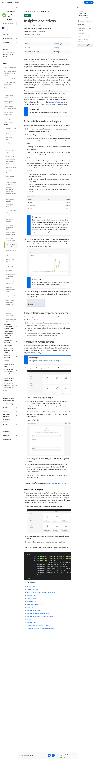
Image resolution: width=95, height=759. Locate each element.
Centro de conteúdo (7, 356)
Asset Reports (41, 31)
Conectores (6, 431)
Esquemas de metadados (34, 604)
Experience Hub (7, 46)
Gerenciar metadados (33, 610)
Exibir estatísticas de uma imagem (84, 29)
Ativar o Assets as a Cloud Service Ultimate (10, 107)
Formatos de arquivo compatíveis (9, 83)
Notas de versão (7, 38)
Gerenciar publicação (11, 167)
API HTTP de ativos (32, 589)
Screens (5, 411)
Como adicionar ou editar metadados (10, 233)
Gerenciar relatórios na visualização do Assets (40, 616)
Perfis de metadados (11, 250)
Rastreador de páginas (85, 45)
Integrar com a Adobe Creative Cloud (9, 227)
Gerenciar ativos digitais (8, 123)
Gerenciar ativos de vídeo (10, 260)
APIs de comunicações (9, 404)
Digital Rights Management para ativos (10, 289)
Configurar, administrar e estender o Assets (9, 326)
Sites (4, 60)
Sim (82, 17)
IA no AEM (5, 407)
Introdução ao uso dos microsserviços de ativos (10, 145)
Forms (5, 391)
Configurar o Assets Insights (56, 102)
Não (87, 17)
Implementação (7, 428)
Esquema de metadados (9, 255)
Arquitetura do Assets (9, 79)
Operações (6, 435)
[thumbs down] (53, 755)
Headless (5, 424)
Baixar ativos (30, 607)
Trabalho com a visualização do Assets (8, 350)
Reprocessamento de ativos (11, 133)
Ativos (5, 63)
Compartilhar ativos (11, 128)
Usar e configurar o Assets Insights (11, 245)
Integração (6, 49)
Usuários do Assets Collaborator (9, 119)
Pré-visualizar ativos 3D (11, 172)
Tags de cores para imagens (10, 309)
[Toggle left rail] (17, 7)
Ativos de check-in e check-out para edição (11, 276)
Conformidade (7, 439)
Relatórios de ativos (32, 601)
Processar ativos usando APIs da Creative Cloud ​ (10, 302)
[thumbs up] (49, 755)
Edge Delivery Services (6, 420)
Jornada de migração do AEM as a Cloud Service (9, 54)
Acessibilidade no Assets (8, 96)
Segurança (6, 42)
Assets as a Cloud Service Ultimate (8, 102)
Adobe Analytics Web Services (57, 483)
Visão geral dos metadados (9, 220)
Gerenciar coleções (32, 622)
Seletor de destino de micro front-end (11, 320)
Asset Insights (32, 31)
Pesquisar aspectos (32, 619)
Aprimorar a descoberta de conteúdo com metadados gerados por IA (11, 191)
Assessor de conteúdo (7, 336)
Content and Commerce (6, 415)
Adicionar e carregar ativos (11, 151)
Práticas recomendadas (8, 361)
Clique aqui (56, 48)
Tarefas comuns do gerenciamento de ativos (10, 161)
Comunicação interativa (6, 395)
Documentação (28, 11)
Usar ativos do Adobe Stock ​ (11, 211)
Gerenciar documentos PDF (10, 314)
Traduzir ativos (31, 586)
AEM (37, 11)
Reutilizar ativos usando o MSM (10, 266)
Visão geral (6, 35)
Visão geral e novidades (10, 67)
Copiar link (90, 21)
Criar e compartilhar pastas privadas (11, 283)
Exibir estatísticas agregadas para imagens (84, 35)
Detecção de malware (9, 138)
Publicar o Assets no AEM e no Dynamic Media (41, 628)
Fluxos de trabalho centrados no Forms (8, 399)
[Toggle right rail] (78, 7)
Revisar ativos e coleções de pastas (10, 239)
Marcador (82, 21)
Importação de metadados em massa (38, 625)
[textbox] (9, 23)
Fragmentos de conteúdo (8, 341)
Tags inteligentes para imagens (10, 177)
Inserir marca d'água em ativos (11, 296)
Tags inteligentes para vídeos (10, 200)
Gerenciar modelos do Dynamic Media (38, 613)
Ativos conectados (32, 598)
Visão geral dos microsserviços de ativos (9, 90)
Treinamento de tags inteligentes (11, 183)
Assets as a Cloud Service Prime (8, 113)
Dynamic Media (8, 345)
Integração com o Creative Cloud (9, 379)
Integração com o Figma (9, 365)
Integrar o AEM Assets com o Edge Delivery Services (9, 385)
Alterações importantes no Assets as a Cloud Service (10, 73)
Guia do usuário (46, 11)
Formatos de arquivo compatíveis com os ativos (41, 592)
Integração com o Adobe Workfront (9, 370)
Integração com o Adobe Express (9, 375)
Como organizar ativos (10, 205)
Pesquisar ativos (31, 595)
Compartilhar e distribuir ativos (8, 332)
